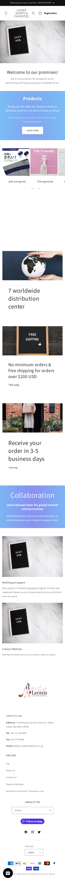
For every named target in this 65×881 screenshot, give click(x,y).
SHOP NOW (33, 130)
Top (8, 763)
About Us (10, 770)
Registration (50, 13)
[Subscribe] (49, 810)
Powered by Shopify (47, 874)
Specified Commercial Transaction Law (25, 791)
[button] (6, 13)
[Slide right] (39, 188)
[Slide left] (26, 188)
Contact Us (11, 777)
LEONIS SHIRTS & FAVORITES (27, 874)
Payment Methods (15, 784)
